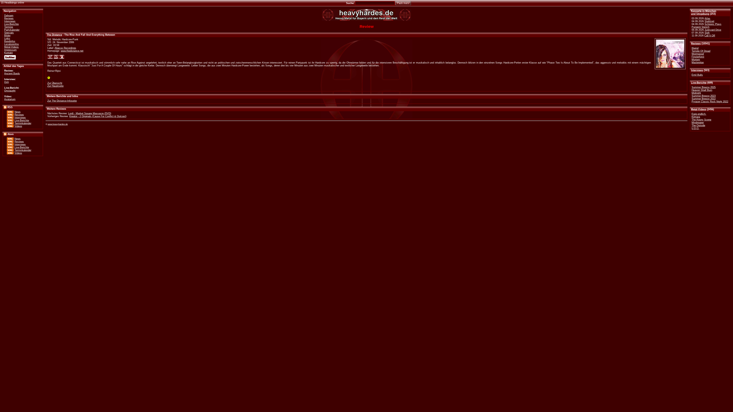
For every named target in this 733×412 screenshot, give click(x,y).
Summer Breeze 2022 (704, 98)
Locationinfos (11, 44)
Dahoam (8, 15)
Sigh (707, 32)
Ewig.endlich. (699, 114)
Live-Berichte (698, 82)
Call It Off (709, 35)
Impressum (10, 49)
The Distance (54, 34)
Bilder (7, 35)
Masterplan (698, 62)
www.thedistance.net (72, 50)
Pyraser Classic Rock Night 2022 (710, 101)
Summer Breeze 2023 (704, 95)
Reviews (696, 43)
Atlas (707, 18)
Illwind (695, 48)
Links (7, 38)
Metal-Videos (698, 109)
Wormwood (698, 53)
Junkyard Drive (713, 29)
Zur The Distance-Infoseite (62, 100)
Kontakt (8, 52)
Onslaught (9, 90)
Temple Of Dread (701, 51)
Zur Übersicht (54, 83)
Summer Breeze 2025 (704, 87)
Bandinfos (9, 41)
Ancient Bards (12, 73)
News (18, 111)
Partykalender (11, 29)
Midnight (696, 93)
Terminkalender (23, 123)
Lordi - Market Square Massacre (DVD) (89, 113)
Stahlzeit (709, 21)
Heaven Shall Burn (702, 90)
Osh (6, 82)
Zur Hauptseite (55, 85)
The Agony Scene (701, 119)
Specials (9, 32)
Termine (8, 27)
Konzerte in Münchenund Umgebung (703, 12)
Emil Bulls (697, 74)
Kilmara (696, 116)
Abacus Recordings (65, 48)
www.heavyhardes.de (58, 124)
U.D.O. (695, 128)
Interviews (697, 70)
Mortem (696, 59)
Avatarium (9, 99)
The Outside (698, 125)
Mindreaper (698, 122)
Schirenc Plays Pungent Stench (706, 25)
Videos (18, 126)
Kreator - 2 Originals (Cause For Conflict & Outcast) (97, 116)
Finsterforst (698, 56)
